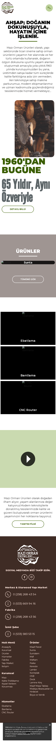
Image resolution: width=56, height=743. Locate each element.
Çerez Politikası (23, 734)
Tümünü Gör (28, 279)
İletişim (5, 666)
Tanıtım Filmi (28, 524)
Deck (32, 679)
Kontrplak (34, 673)
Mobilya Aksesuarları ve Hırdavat (41, 690)
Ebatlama (6, 706)
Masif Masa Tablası (39, 686)
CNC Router (8, 712)
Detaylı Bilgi (18, 209)
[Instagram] (31, 577)
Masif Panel (35, 647)
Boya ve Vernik (37, 695)
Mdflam (34, 660)
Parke (33, 663)
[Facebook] (24, 577)
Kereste (34, 666)
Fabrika (5, 660)
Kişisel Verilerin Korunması (9, 685)
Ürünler (5, 653)
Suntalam (34, 653)
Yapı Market (7, 663)
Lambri (33, 669)
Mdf (32, 656)
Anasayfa (6, 647)
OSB (32, 676)
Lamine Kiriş (36, 682)
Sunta (33, 650)
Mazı (4, 677)
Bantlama (6, 709)
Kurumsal (6, 650)
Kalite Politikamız (10, 681)
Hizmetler (7, 656)
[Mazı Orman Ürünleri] (7, 8)
